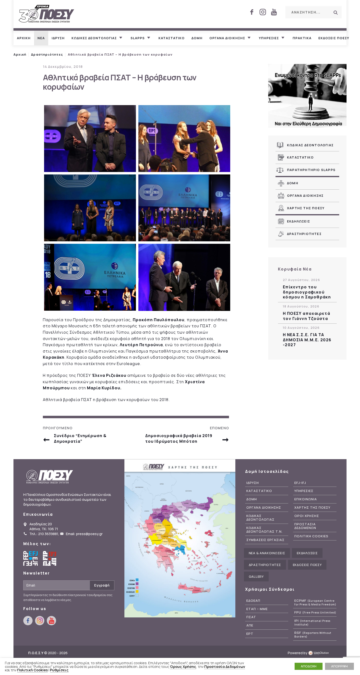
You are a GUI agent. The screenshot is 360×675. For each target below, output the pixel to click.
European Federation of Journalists (30, 558)
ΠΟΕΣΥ (46, 14)
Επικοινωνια (305, 499)
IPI (312, 622)
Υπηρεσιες (269, 38)
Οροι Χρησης (306, 516)
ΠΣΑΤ (251, 617)
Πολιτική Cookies (32, 669)
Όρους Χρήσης (183, 666)
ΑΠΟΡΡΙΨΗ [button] (339, 666)
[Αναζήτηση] (335, 12)
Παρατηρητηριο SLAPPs (311, 170)
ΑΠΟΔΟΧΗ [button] (308, 666)
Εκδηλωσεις (298, 221)
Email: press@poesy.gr (84, 533)
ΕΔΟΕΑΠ (253, 600)
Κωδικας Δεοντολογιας (310, 145)
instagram (262, 12)
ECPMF (315, 602)
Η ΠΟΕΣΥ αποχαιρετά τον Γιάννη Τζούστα (306, 316)
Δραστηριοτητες (304, 234)
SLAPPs (138, 38)
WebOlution (320, 652)
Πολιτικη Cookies (311, 536)
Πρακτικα (302, 38)
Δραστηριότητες (47, 54)
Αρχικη (24, 38)
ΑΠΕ (249, 625)
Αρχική (19, 54)
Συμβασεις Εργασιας (265, 540)
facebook (251, 12)
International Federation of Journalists (50, 558)
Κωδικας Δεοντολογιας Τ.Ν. (264, 529)
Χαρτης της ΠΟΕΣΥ (305, 208)
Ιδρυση (58, 38)
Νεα (41, 38)
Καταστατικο (171, 38)
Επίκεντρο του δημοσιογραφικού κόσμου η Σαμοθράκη (307, 292)
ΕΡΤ (249, 634)
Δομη (197, 38)
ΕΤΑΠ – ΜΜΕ (257, 609)
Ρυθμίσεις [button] (59, 669)
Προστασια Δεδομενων (305, 526)
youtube (273, 12)
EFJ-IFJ (300, 483)
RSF (312, 634)
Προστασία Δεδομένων (224, 666)
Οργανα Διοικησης (305, 195)
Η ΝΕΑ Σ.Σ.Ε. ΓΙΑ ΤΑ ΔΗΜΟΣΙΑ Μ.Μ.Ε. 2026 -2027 (307, 339)
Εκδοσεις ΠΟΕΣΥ (333, 38)
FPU (315, 612)
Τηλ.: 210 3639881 (43, 533)
